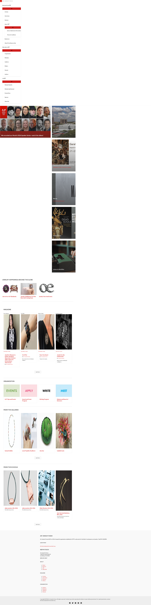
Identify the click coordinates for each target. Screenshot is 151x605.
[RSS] (81, 603)
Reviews (44, 579)
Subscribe (44, 569)
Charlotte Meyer (61, 358)
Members (44, 589)
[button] (10, 5)
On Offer (24, 355)
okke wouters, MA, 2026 (11, 508)
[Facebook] (70, 603)
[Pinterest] (78, 603)
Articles (44, 576)
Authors (44, 587)
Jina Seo (42, 450)
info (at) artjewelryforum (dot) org (47, 546)
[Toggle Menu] (11, 8)
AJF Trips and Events (10, 399)
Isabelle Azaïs (60, 450)
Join (43, 568)
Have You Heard (44, 355)
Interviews (44, 577)
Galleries (44, 590)
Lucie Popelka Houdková (28, 450)
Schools (44, 591)
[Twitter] (72, 603)
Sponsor (44, 566)
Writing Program (44, 399)
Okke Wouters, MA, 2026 (46, 508)
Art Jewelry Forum (9, 364)
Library (44, 580)
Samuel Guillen (9, 450)
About (43, 565)
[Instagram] (75, 603)
